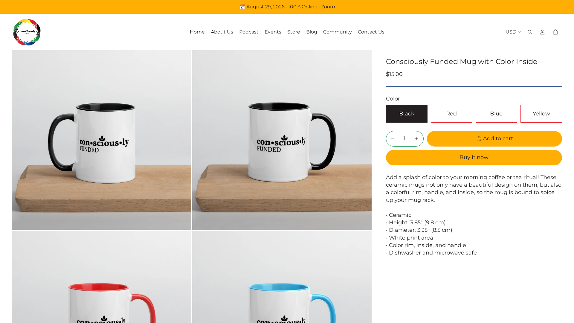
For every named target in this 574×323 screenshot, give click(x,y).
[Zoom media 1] (101, 140)
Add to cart (498, 138)
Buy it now (473, 157)
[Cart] (555, 32)
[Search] (529, 32)
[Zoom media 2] (282, 140)
